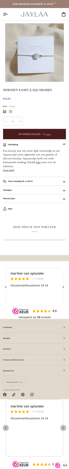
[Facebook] (5, 394)
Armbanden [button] (7, 327)
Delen (10, 209)
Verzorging (7, 190)
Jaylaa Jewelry (10, 390)
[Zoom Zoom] (34, 52)
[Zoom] (12, 74)
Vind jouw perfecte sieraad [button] (13, 360)
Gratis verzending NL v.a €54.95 (20, 181)
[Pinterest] (23, 394)
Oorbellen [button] (7, 349)
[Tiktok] (13, 394)
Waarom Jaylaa (9, 198)
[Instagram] (32, 394)
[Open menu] (9, 14)
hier (38, 162)
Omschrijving (12, 144)
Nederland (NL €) (13, 382)
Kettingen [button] (6, 338)
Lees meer (8, 170)
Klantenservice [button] (8, 371)
